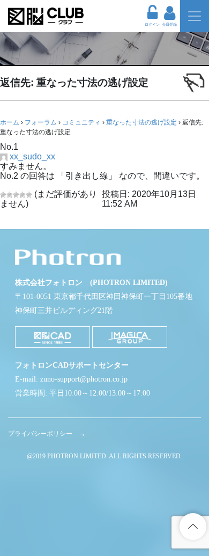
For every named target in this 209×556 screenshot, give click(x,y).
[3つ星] (16, 195)
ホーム (9, 122)
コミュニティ (81, 122)
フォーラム (41, 122)
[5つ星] (29, 195)
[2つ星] (9, 195)
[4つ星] (22, 195)
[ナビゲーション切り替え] (194, 16)
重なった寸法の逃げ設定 (141, 122)
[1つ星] (3, 195)
